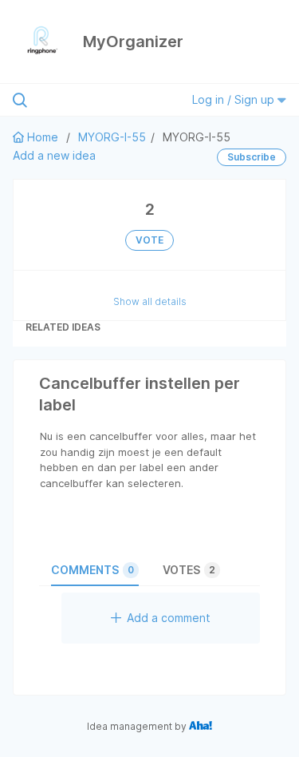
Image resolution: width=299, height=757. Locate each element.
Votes (189, 570)
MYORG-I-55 (112, 137)
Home (42, 137)
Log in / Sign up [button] (234, 99)
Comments (92, 570)
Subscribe (251, 157)
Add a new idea (54, 155)
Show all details (150, 301)
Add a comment (168, 617)
